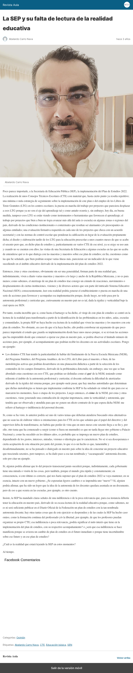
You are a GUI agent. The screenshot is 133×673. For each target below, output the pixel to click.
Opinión (20, 637)
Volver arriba (123, 658)
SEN (69, 644)
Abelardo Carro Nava (27, 644)
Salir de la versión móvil (66, 668)
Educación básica (56, 644)
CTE (42, 644)
